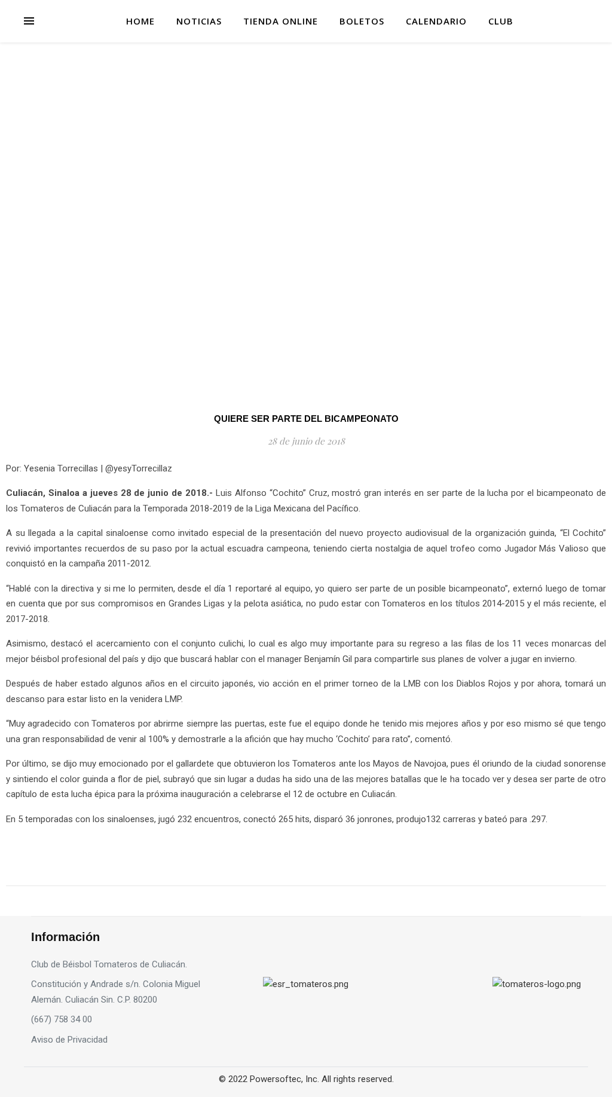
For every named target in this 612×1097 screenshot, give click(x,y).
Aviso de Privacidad (69, 1039)
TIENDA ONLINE (280, 21)
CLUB (500, 21)
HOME (140, 21)
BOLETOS (361, 21)
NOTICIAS (199, 21)
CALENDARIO (436, 21)
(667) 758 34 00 (61, 1019)
